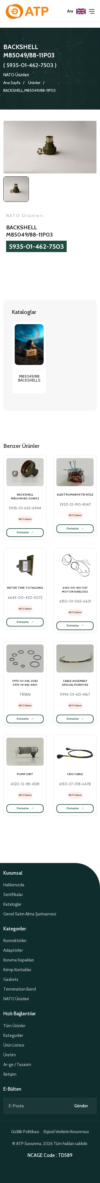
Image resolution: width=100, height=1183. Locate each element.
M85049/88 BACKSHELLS (29, 378)
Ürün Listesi (13, 1045)
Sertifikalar (13, 894)
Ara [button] (70, 11)
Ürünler (34, 82)
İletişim (9, 1074)
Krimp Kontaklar (17, 969)
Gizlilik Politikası (25, 1131)
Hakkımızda (13, 884)
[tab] (16, 189)
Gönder (81, 1105)
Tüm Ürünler (14, 1025)
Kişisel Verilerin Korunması (66, 1131)
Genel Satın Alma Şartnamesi (29, 914)
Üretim (9, 1054)
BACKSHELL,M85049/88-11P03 (29, 90)
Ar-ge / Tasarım (17, 1064)
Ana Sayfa (11, 82)
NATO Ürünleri (16, 74)
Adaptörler (13, 950)
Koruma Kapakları (18, 960)
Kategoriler (13, 1035)
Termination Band (19, 989)
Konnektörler (14, 940)
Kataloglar (12, 904)
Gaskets (10, 979)
